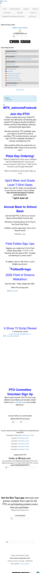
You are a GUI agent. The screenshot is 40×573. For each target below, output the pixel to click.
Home (5, 9)
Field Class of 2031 (23, 438)
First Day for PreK (11, 64)
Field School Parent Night (12, 75)
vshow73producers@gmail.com (20, 334)
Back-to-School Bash (11, 85)
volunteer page (20, 402)
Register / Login (17, 28)
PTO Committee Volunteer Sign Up (20, 391)
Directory (35, 9)
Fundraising (7, 13)
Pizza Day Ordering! (20, 156)
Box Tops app (17, 497)
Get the (5, 497)
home (5, 1)
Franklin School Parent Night (13, 78)
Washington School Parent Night (14, 80)
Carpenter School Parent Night (14, 73)
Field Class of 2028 (23, 446)
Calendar (26, 9)
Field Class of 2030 (23, 441)
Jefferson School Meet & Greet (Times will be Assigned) (19, 58)
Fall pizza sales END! (11, 69)
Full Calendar (20, 90)
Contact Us (33, 13)
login (1, 1)
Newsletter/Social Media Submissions (13, 16)
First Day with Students (12, 53)
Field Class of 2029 (23, 444)
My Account (32, 16)
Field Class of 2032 (28, 435)
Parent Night (10, 71)
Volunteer (20, 13)
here (19, 173)
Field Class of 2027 (23, 449)
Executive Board (15, 9)
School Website (25, 564)
